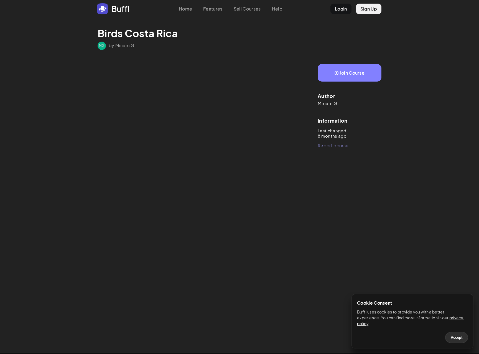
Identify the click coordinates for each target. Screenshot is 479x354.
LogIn (341, 9)
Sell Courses (247, 9)
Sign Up (368, 9)
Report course (333, 145)
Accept (456, 337)
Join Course (352, 73)
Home (185, 9)
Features (213, 9)
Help (277, 9)
